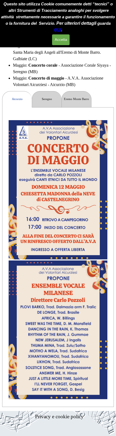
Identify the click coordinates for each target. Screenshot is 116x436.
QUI (57, 30)
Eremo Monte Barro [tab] (76, 99)
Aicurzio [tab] (17, 99)
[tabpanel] (58, 65)
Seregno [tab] (47, 99)
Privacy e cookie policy (59, 416)
